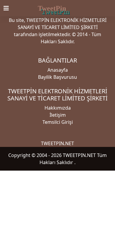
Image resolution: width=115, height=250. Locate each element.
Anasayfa (57, 70)
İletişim (58, 115)
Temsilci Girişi (57, 122)
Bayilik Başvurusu (57, 77)
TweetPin (52, 8)
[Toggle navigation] (10, 8)
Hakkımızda (58, 108)
